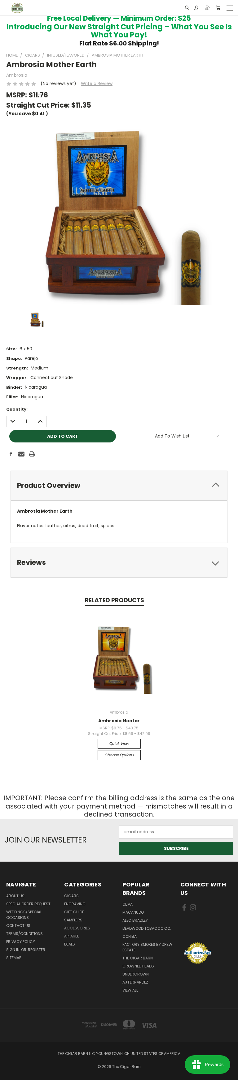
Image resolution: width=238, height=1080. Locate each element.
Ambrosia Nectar (119, 721)
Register (36, 949)
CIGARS (71, 896)
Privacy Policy (20, 941)
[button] (206, 930)
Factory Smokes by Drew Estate (147, 947)
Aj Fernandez (135, 982)
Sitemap (13, 957)
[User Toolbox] (196, 7)
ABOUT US (15, 896)
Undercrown (135, 974)
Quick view (119, 743)
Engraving (75, 904)
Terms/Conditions (24, 933)
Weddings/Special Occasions (24, 914)
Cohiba (129, 936)
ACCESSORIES (77, 928)
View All (130, 990)
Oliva (127, 904)
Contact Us (18, 925)
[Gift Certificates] (207, 7)
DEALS (69, 944)
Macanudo (133, 912)
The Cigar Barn (137, 958)
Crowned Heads (138, 966)
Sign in (13, 949)
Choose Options (119, 755)
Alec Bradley (135, 920)
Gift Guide (74, 912)
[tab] (119, 486)
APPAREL (71, 936)
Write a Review (96, 83)
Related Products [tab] (114, 600)
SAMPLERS (73, 920)
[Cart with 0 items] (218, 7)
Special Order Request (28, 904)
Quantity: (17, 409)
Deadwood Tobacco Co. (146, 928)
